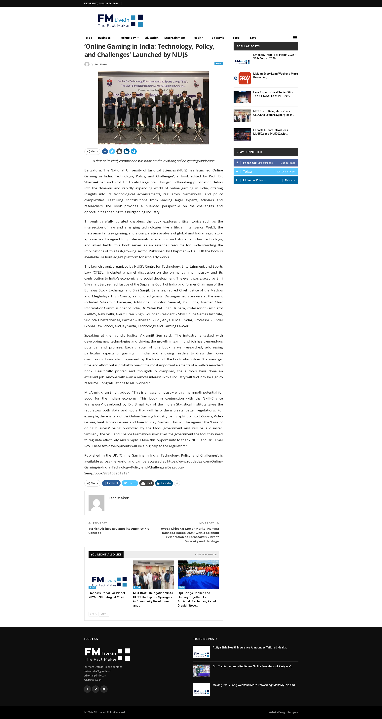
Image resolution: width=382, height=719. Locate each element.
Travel (252, 38)
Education (151, 38)
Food (236, 38)
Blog (89, 38)
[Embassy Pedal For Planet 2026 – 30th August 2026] (109, 574)
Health (198, 38)
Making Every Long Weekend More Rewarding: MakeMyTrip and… (255, 685)
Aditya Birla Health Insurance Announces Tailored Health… (250, 647)
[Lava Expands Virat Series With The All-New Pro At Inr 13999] (242, 97)
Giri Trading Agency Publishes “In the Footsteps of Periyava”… (253, 666)
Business (104, 38)
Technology (127, 38)
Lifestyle (218, 38)
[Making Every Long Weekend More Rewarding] (242, 78)
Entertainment (174, 38)
